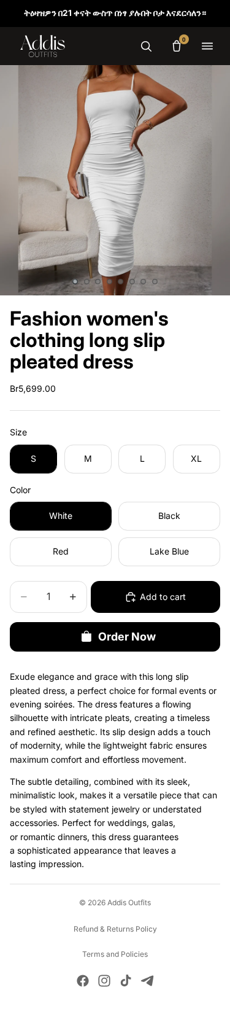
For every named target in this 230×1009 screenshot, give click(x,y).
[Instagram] (104, 980)
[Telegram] (147, 980)
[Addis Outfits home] (42, 46)
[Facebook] (82, 980)
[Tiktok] (125, 980)
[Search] (146, 46)
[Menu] (207, 46)
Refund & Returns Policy (115, 928)
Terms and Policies (115, 954)
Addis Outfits (129, 902)
